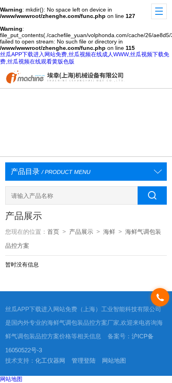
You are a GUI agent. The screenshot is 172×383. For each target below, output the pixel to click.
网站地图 (114, 360)
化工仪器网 (50, 360)
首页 (53, 232)
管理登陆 (84, 360)
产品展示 (81, 232)
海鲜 (109, 232)
